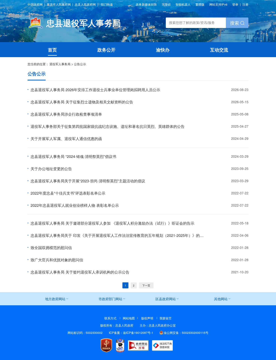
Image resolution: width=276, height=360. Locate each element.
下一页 (146, 285)
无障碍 (166, 4)
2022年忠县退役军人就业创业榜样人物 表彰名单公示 (75, 205)
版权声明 (147, 318)
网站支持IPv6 (218, 4)
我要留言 (166, 318)
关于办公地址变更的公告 (51, 168)
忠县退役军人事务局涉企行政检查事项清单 (66, 114)
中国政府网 (35, 4)
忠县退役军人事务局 (83, 23)
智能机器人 (183, 4)
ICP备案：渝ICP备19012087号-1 (131, 332)
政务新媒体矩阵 (146, 4)
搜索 (235, 22)
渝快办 (163, 49)
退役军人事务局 (59, 64)
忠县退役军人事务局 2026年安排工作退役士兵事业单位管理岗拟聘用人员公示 (95, 89)
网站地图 (129, 318)
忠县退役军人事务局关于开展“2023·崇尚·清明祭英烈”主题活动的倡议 (88, 180)
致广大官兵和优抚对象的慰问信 (57, 259)
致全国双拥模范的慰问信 (51, 247)
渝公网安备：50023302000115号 (186, 332)
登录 (235, 4)
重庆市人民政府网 (59, 4)
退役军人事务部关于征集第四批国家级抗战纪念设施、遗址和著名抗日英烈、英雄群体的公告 (108, 126)
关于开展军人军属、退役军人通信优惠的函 (66, 138)
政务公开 (106, 49)
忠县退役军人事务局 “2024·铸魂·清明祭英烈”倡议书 (73, 156)
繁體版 (199, 4)
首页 (52, 49)
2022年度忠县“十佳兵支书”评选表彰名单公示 (68, 193)
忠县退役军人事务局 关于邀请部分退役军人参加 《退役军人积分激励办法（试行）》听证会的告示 (112, 223)
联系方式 (110, 318)
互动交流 (219, 49)
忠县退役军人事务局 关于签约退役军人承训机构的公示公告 (80, 272)
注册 (245, 4)
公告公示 (80, 64)
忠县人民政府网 (85, 4)
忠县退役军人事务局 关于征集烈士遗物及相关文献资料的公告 (82, 102)
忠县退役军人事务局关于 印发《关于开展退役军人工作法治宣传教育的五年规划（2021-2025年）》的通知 (119, 235)
